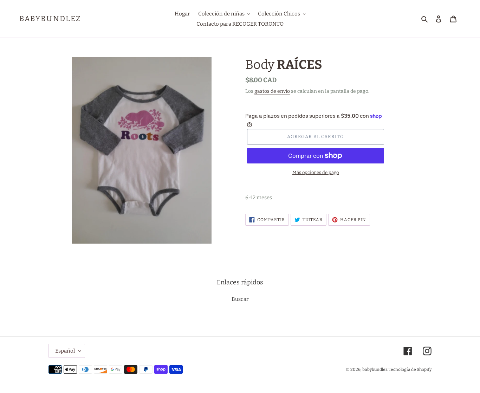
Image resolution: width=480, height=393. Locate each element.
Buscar (240, 299)
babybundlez (50, 18)
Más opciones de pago (315, 172)
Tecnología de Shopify (410, 369)
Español (65, 351)
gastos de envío (272, 91)
